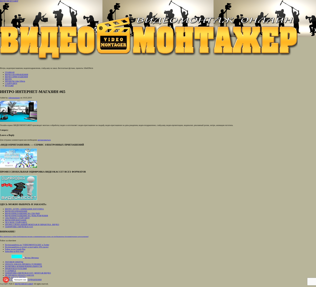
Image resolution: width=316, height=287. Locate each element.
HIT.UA (13, 255)
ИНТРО (8, 79)
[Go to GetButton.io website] (6, 284)
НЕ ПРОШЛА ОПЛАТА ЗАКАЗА (19, 275)
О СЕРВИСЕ (10, 271)
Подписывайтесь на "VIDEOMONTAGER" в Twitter (27, 245)
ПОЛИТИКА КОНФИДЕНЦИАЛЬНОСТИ (23, 266)
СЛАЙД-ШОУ (11, 83)
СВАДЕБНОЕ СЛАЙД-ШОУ (17, 218)
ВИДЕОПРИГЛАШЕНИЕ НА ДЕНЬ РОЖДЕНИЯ (26, 216)
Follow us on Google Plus (15, 249)
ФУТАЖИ (9, 86)
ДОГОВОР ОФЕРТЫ (14, 262)
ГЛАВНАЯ (9, 72)
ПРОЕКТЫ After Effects (15, 81)
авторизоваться (44, 140)
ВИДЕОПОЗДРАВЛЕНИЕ (16, 211)
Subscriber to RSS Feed (14, 251)
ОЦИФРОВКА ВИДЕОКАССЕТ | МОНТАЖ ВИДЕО (28, 273)
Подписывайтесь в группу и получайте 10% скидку (27, 247)
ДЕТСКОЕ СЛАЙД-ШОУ (16, 222)
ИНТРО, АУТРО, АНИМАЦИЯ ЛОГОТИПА (24, 209)
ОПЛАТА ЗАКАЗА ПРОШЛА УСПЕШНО (23, 264)
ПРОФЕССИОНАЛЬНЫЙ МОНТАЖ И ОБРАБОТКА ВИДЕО (32, 224)
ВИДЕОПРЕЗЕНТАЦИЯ (15, 220)
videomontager (14, 98)
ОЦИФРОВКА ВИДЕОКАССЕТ (19, 227)
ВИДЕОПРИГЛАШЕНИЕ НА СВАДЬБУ (22, 213)
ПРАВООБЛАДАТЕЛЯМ (16, 269)
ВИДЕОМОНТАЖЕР (9, 1)
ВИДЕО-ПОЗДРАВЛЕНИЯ (16, 75)
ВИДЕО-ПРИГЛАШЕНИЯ (16, 77)
